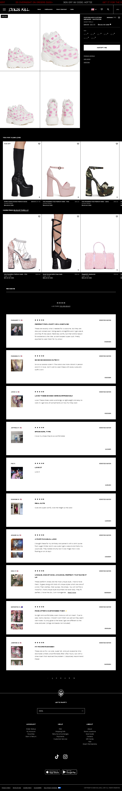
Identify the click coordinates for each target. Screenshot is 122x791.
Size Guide (90, 734)
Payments (60, 736)
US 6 (92, 34)
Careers (90, 736)
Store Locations (90, 731)
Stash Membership (90, 744)
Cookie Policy (27, 787)
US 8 (105, 34)
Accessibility (38, 787)
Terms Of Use (17, 787)
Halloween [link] (49, 9)
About (90, 729)
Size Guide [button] (87, 59)
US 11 (93, 38)
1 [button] (52, 678)
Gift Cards (90, 739)
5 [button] (69, 678)
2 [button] (56, 678)
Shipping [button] (87, 62)
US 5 (85, 34)
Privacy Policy (6, 787)
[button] (34, 2)
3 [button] (60, 678)
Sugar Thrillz (88, 22)
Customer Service (60, 739)
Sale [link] (72, 9)
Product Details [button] (89, 56)
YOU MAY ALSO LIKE (12, 137)
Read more (72, 592)
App (89, 741)
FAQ (60, 729)
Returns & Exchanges (60, 734)
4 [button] (65, 678)
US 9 (112, 34)
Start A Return (31, 736)
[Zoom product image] (20, 42)
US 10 (86, 38)
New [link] (39, 9)
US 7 (98, 34)
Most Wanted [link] (61, 9)
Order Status (31, 729)
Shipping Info (60, 731)
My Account (31, 731)
